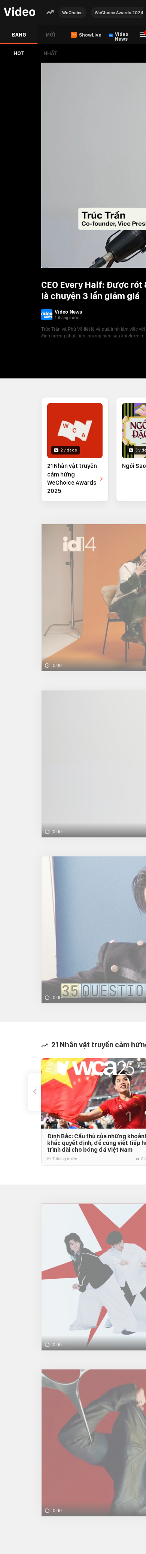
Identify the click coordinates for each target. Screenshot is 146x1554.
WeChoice (72, 12)
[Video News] (46, 314)
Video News (68, 311)
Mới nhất (50, 38)
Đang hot (19, 38)
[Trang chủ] (19, 12)
